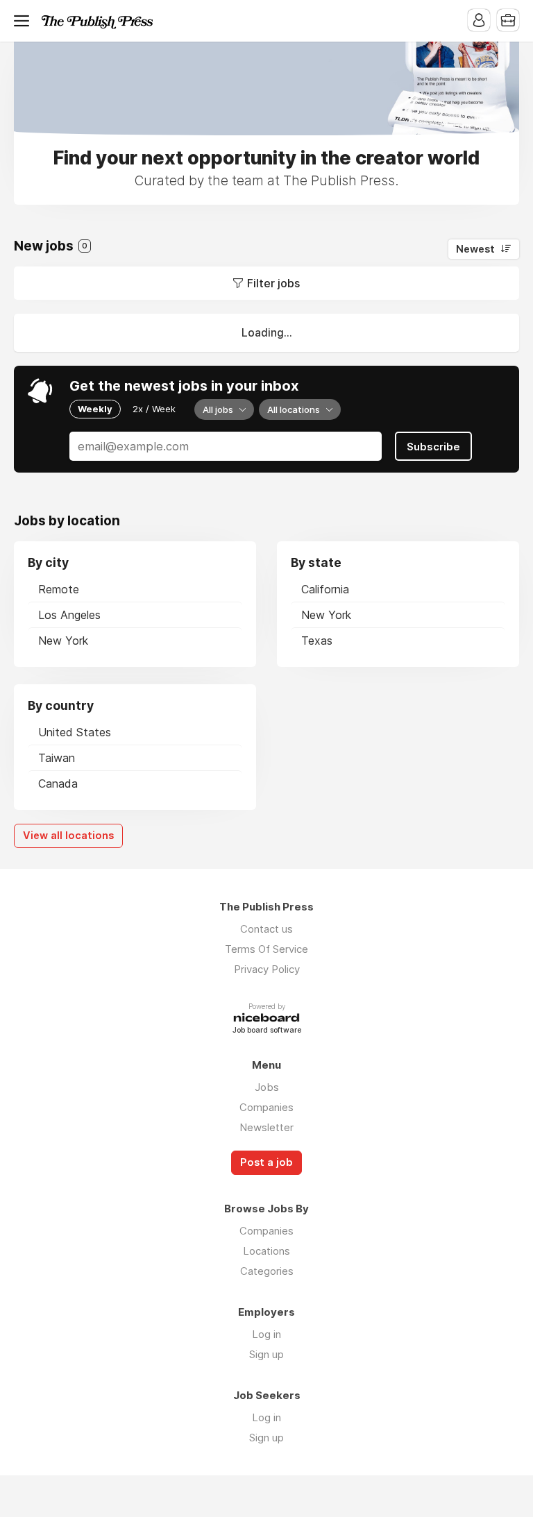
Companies (266, 1107)
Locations (266, 1250)
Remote (58, 589)
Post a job (266, 1162)
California (325, 589)
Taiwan (56, 758)
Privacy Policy (267, 969)
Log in (266, 1334)
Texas (316, 640)
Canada (58, 783)
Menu (24, 20)
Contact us (266, 928)
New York (63, 640)
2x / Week (154, 408)
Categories (267, 1271)
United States (74, 732)
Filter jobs (273, 283)
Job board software (266, 1031)
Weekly (95, 408)
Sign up (266, 1354)
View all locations (68, 835)
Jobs (267, 1087)
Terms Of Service (266, 949)
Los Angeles (69, 615)
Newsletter (266, 1127)
